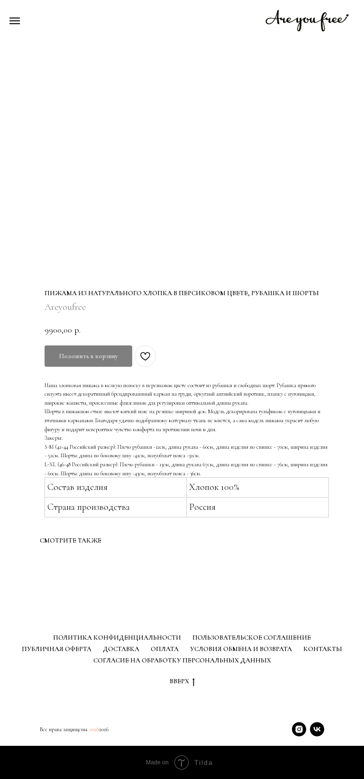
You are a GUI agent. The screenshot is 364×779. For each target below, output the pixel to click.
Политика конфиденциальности (117, 638)
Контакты (322, 649)
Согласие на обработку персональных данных (182, 660)
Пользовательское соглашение (251, 638)
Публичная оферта (56, 649)
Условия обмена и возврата (241, 649)
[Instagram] (299, 729)
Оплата (165, 649)
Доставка (121, 649)
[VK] (317, 729)
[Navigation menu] (14, 21)
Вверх (179, 681)
